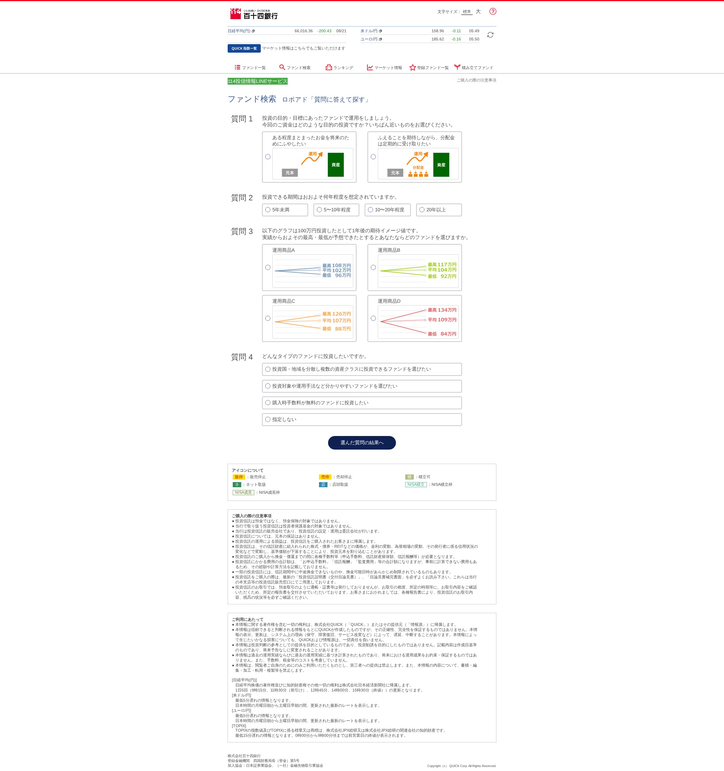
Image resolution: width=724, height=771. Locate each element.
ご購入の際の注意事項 (476, 80)
